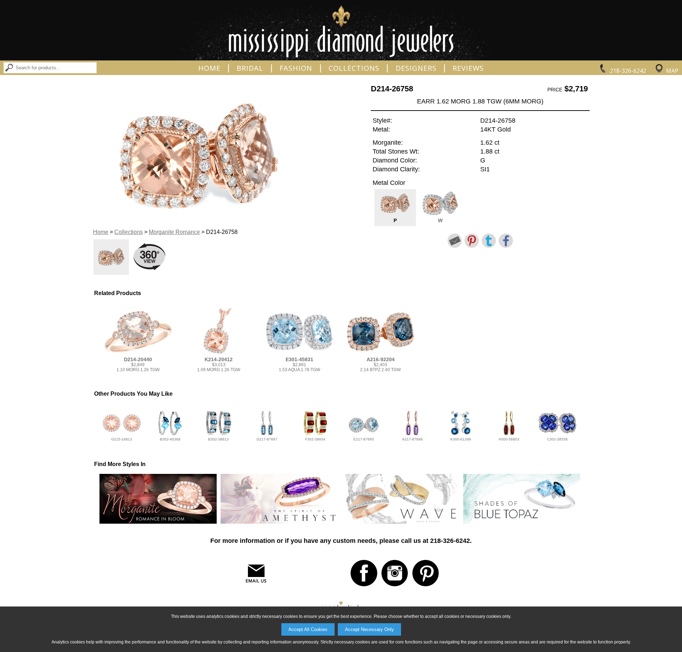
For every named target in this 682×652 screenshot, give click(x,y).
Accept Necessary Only (369, 629)
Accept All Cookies (308, 629)
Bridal (250, 68)
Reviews (468, 68)
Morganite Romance (174, 232)
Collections (354, 68)
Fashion (296, 68)
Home (209, 68)
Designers (416, 68)
